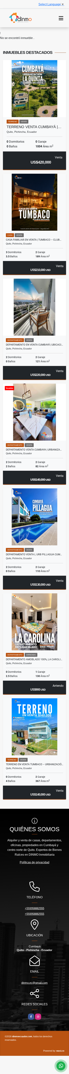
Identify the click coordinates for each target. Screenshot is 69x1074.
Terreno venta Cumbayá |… (34, 127)
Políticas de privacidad (34, 862)
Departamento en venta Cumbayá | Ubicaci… (34, 344)
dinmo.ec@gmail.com (34, 982)
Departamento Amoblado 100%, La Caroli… (34, 659)
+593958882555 (34, 908)
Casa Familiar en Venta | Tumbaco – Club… (33, 239)
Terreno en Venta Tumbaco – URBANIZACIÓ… (34, 764)
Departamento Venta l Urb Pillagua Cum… (34, 554)
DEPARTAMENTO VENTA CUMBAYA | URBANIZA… (34, 449)
